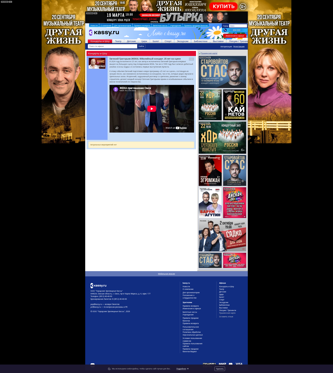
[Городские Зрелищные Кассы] (103, 33)
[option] (166, 17)
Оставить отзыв (226, 316)
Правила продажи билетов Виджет (190, 350)
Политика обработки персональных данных (193, 333)
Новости (94, 25)
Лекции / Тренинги (239, 41)
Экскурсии (182, 41)
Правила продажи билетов (196, 25)
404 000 (236, 30)
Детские (131, 41)
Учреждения (175, 25)
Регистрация (239, 46)
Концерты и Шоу (100, 41)
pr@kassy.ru (96, 307)
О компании (106, 25)
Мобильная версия (166, 273)
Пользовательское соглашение (191, 328)
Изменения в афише (235, 36)
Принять (220, 369)
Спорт (168, 41)
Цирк (144, 41)
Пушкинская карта (227, 313)
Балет (156, 41)
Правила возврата (142, 25)
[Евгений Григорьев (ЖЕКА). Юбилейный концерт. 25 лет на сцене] (97, 63)
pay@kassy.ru (96, 304)
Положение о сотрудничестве (190, 296)
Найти (141, 46)
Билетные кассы (160, 25)
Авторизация (226, 46)
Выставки (218, 41)
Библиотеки (200, 41)
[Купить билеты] (98, 285)
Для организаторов (122, 25)
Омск (232, 26)
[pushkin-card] (207, 53)
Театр (118, 41)
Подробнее (181, 368)
